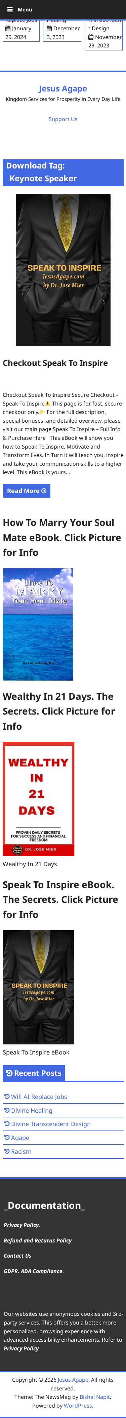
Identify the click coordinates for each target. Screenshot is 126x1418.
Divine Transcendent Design (51, 1124)
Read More (24, 491)
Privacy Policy (21, 1225)
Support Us (63, 119)
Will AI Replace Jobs (39, 1097)
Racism (21, 1151)
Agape (20, 1138)
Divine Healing (31, 1110)
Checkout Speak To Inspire (55, 362)
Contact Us (18, 1255)
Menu (24, 9)
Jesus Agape (63, 88)
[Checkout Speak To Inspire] (63, 343)
